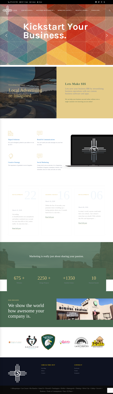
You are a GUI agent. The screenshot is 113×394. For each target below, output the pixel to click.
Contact (33, 2)
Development (17, 194)
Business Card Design (56, 197)
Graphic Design (51, 194)
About (40, 2)
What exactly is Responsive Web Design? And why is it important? (23, 202)
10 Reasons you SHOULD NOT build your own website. (89, 200)
